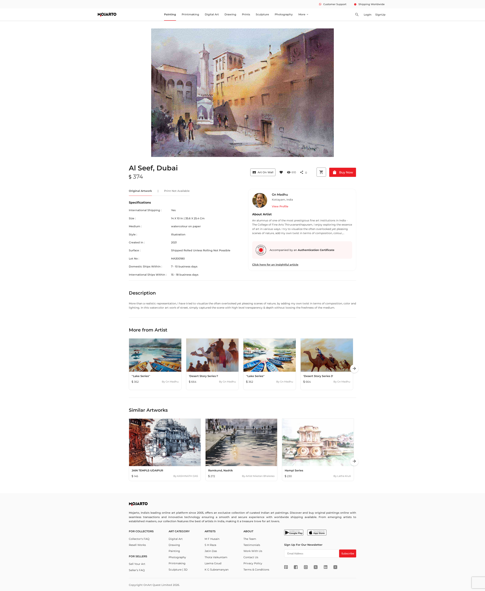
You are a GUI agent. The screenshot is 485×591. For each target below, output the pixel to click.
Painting (170, 14)
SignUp (380, 14)
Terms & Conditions (256, 569)
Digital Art (212, 14)
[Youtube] (335, 567)
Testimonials (251, 545)
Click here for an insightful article (275, 264)
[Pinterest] (286, 567)
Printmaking (190, 14)
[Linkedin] (325, 567)
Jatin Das (211, 551)
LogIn (368, 14)
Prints (246, 14)
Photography (284, 14)
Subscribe (347, 553)
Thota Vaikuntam (216, 557)
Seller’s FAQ (137, 570)
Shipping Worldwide (369, 4)
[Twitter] (316, 567)
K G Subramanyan (216, 569)
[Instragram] (306, 567)
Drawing (230, 14)
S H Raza (210, 545)
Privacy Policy (252, 563)
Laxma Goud (213, 563)
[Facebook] (296, 567)
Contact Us (250, 557)
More (303, 14)
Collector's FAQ (139, 539)
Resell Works (137, 545)
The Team (249, 539)
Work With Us (252, 551)
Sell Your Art (137, 564)
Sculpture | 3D (178, 569)
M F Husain (212, 539)
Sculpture (262, 14)
